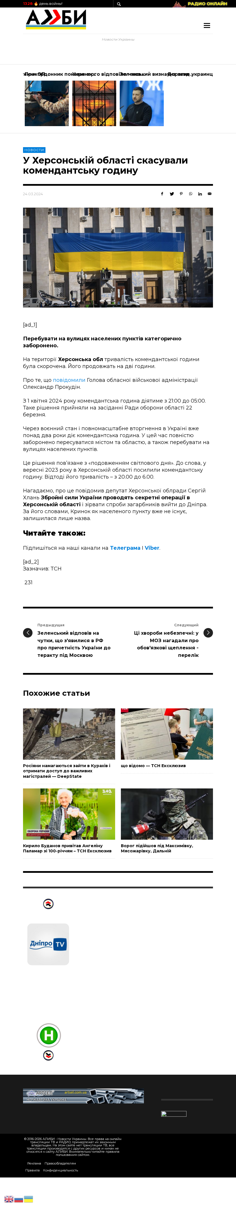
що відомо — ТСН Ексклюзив (153, 765)
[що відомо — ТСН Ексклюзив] (157, 734)
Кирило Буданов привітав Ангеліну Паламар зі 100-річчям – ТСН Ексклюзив (67, 848)
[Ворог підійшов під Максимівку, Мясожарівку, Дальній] (157, 814)
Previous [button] (18, 101)
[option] (47, 99)
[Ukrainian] (29, 1199)
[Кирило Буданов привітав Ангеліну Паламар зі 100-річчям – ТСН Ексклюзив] (59, 814)
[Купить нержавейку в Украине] (83, 1096)
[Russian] (19, 1199)
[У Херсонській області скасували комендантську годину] (118, 258)
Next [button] (217, 101)
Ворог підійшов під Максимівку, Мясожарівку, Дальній (157, 848)
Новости (34, 150)
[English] (9, 1199)
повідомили (69, 380)
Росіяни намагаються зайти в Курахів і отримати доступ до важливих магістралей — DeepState (66, 771)
